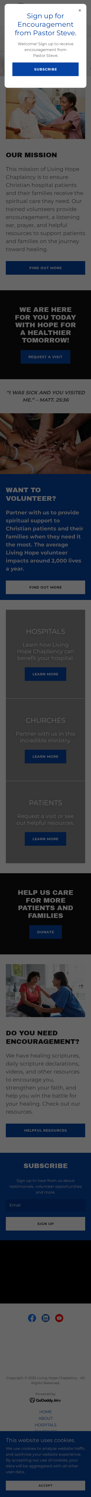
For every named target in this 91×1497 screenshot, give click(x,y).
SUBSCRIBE (45, 69)
